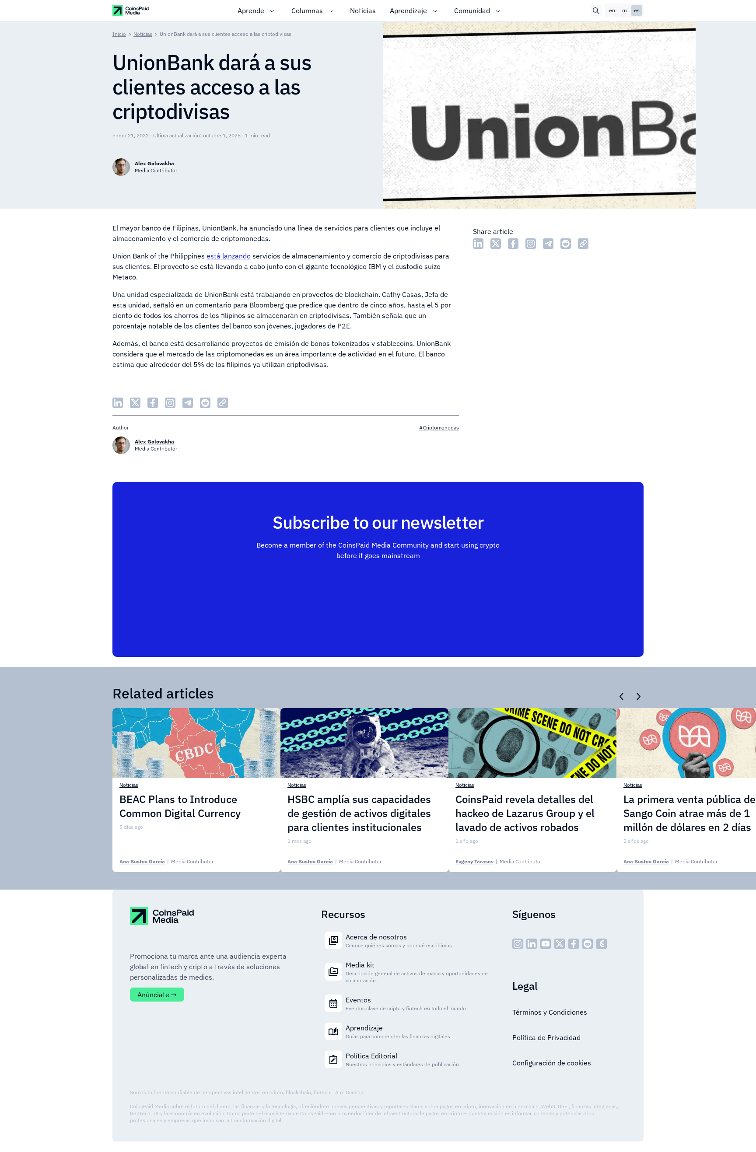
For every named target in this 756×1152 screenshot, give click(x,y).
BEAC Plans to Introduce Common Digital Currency (180, 806)
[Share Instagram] (530, 243)
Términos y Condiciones (549, 1012)
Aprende (251, 10)
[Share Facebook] (513, 243)
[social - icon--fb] (573, 944)
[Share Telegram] (548, 243)
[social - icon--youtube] (545, 944)
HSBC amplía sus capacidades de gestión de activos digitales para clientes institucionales (359, 813)
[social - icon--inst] (517, 944)
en (612, 10)
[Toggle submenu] (272, 10)
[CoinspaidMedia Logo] (131, 10)
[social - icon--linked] (531, 944)
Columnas (307, 10)
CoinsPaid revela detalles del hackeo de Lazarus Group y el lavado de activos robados (525, 813)
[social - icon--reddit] (587, 944)
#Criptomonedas (439, 427)
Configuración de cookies (551, 1062)
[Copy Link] (583, 243)
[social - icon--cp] (601, 944)
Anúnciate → (157, 994)
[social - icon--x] (559, 944)
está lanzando (228, 255)
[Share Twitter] (495, 243)
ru (624, 10)
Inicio (119, 34)
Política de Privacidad (546, 1037)
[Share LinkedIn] (478, 243)
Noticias (363, 10)
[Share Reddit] (565, 243)
